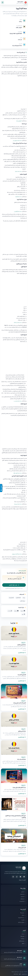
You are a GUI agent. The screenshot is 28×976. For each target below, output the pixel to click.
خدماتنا (23, 915)
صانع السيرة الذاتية (21, 922)
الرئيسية (24, 880)
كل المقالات (22, 899)
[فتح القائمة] (2, 2)
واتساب (9, 611)
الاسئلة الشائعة (16, 974)
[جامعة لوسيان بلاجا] (14, 747)
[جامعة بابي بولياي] (14, 719)
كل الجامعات (22, 894)
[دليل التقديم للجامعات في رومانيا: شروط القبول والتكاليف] (14, 804)
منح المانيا (22, 938)
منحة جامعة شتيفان (18, 171)
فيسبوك (22, 611)
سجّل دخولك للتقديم (13, 585)
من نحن (23, 934)
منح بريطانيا (22, 936)
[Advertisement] (14, 92)
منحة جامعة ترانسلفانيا (18, 322)
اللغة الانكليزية (18, 597)
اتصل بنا (23, 920)
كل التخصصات (21, 901)
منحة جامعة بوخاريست (18, 401)
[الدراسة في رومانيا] (14, 836)
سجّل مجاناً (22, 912)
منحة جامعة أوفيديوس (18, 211)
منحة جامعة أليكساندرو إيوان (17, 554)
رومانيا (24, 597)
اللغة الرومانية (11, 597)
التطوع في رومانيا (19, 121)
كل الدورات (22, 896)
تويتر (22, 614)
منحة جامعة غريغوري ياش (17, 140)
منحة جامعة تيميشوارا (18, 504)
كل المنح (22, 891)
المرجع (23, 943)
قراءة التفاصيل (21, 652)
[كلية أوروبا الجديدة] (14, 663)
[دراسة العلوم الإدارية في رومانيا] (14, 776)
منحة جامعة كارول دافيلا (18, 473)
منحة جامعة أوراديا (18, 196)
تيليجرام (15, 611)
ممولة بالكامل (22, 601)
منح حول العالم (21, 941)
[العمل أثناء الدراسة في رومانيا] (14, 691)
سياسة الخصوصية (21, 917)
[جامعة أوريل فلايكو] (14, 633)
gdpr (20, 974)
